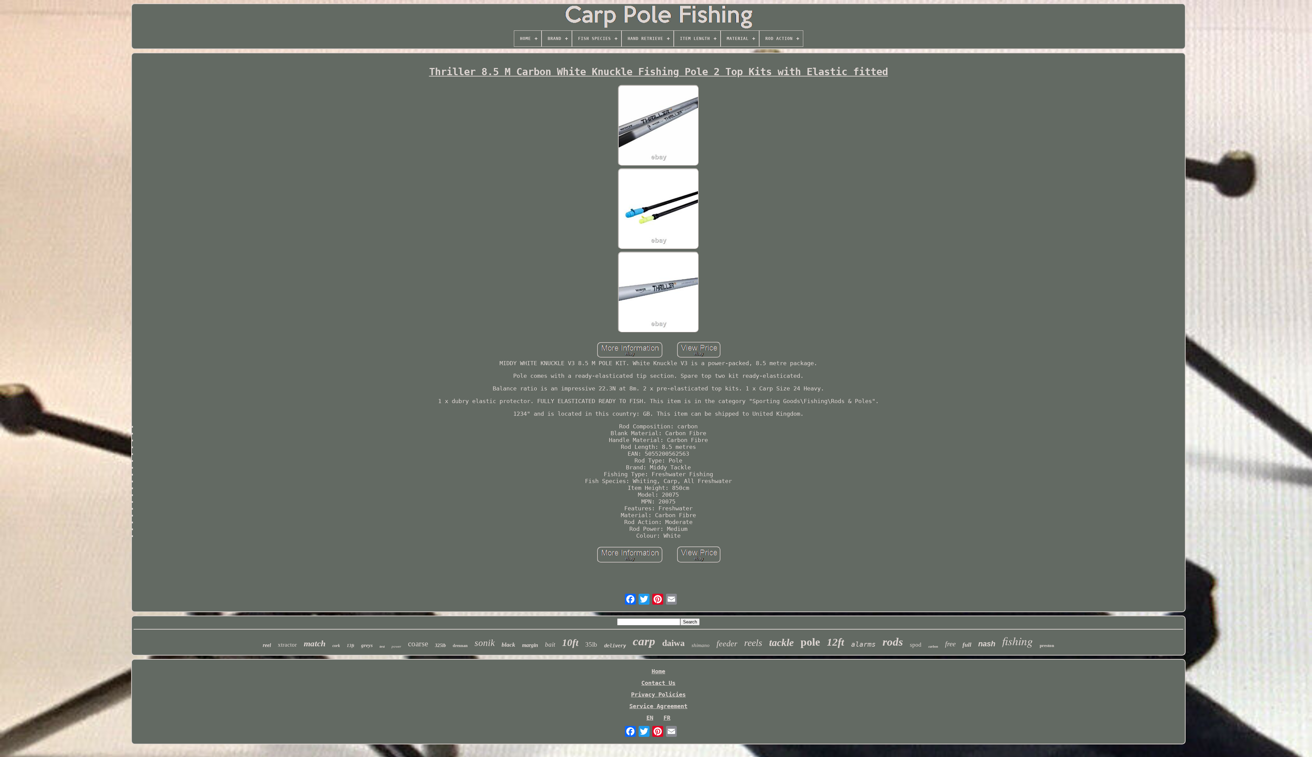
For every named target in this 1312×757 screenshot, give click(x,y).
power (396, 646)
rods (893, 642)
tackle (781, 642)
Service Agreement (658, 706)
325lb (440, 645)
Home (658, 671)
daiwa (673, 643)
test (382, 646)
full (966, 644)
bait (550, 644)
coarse (418, 643)
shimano (701, 645)
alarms (863, 644)
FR (667, 717)
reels (753, 642)
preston (1047, 645)
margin (530, 645)
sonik (485, 643)
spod (915, 645)
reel (267, 645)
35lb (591, 644)
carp (644, 641)
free (950, 644)
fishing (1017, 640)
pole (810, 642)
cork (336, 645)
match (315, 643)
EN (649, 717)
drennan (460, 645)
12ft (835, 642)
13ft (350, 645)
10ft (570, 642)
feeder (726, 643)
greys (367, 645)
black (508, 644)
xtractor (287, 645)
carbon (933, 646)
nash (986, 643)
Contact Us (658, 682)
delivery (615, 645)
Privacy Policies (658, 694)
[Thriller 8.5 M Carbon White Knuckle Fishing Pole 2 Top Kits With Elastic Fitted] (658, 126)
